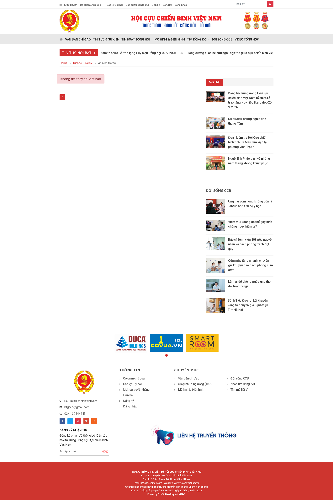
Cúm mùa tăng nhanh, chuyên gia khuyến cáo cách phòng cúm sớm (250, 265)
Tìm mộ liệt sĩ (239, 389)
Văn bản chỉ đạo (188, 378)
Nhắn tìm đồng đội (242, 384)
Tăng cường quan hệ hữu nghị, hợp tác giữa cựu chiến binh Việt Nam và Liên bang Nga (240, 53)
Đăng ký (167, 4)
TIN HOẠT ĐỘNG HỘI (135, 39)
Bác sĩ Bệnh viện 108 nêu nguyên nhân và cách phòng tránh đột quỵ (250, 244)
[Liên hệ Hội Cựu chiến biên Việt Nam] (193, 435)
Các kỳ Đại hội (115, 4)
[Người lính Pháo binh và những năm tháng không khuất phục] (217, 163)
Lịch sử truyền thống (137, 4)
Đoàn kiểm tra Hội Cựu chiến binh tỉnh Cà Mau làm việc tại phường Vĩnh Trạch (247, 142)
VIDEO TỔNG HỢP (247, 39)
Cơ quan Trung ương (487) (195, 384)
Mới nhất (214, 82)
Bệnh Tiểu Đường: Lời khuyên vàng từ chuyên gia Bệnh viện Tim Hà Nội (248, 305)
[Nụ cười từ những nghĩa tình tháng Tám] (217, 123)
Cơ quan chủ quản (90, 4)
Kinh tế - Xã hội (82, 63)
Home (63, 63)
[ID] (166, 343)
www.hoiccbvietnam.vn (186, 482)
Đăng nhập (181, 4)
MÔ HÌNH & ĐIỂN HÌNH (170, 39)
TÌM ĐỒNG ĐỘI (197, 39)
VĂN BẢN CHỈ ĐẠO (78, 39)
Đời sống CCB (218, 190)
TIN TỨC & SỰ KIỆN (106, 39)
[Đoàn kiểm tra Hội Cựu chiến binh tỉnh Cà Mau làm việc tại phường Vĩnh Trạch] (217, 141)
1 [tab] (166, 356)
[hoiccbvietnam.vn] (69, 21)
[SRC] (202, 343)
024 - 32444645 (75, 414)
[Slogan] (202, 20)
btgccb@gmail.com (76, 407)
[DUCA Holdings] (131, 343)
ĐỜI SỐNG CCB (222, 39)
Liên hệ (155, 4)
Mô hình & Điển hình (191, 389)
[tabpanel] (131, 343)
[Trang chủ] (61, 40)
